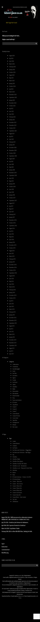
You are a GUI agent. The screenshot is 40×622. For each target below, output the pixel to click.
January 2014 (12, 292)
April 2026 (11, 61)
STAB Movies (15, 501)
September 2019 (13, 175)
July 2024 (11, 89)
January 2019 (12, 184)
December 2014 (12, 265)
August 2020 (12, 159)
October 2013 (12, 298)
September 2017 (13, 200)
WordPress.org (5, 553)
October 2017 (12, 198)
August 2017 (12, 203)
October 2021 (12, 128)
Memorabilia (15, 391)
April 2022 (11, 114)
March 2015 (12, 256)
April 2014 (11, 284)
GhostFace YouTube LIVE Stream (20, 463)
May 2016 (11, 237)
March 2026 (12, 64)
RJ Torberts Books (16, 479)
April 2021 (11, 139)
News (14, 475)
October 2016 (12, 223)
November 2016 (13, 220)
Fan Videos (15, 375)
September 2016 (13, 225)
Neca (14, 398)
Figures (14, 378)
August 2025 (12, 75)
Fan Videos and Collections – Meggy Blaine (22, 450)
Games (14, 384)
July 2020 (11, 161)
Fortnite (14, 380)
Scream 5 (15, 407)
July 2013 (11, 301)
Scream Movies (16, 413)
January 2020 (12, 170)
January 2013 (12, 315)
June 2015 (11, 253)
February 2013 (12, 312)
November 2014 (13, 267)
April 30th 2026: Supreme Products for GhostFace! (13, 525)
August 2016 (12, 228)
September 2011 (13, 345)
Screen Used (15, 418)
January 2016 (12, 242)
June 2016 (11, 234)
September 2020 (13, 156)
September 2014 (13, 273)
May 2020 (11, 167)
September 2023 (13, 97)
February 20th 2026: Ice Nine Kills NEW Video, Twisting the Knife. (17, 531)
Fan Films (15, 373)
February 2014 (12, 290)
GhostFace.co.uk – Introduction (20, 466)
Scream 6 (15, 409)
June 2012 (11, 331)
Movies (14, 472)
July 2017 (11, 206)
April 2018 (11, 192)
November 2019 (13, 172)
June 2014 (11, 278)
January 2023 (12, 100)
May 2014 (11, 281)
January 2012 (12, 337)
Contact (14, 441)
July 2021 (11, 136)
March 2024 (12, 92)
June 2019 (11, 178)
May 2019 (11, 181)
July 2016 (11, 231)
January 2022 (12, 120)
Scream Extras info (17, 495)
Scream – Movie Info (17, 481)
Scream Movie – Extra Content (19, 497)
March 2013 (12, 309)
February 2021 (12, 142)
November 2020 (13, 150)
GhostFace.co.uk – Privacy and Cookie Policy (22, 468)
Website (14, 425)
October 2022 (12, 106)
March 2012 (12, 334)
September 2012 (13, 323)
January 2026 (12, 69)
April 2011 (11, 354)
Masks (14, 389)
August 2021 (12, 133)
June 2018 (11, 189)
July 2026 (11, 58)
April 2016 (11, 239)
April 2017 (11, 212)
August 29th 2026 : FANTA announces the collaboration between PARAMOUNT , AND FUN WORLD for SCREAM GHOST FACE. (17, 518)
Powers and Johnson (17, 400)
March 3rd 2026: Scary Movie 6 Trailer (10, 528)
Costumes (15, 446)
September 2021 (13, 131)
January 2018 (12, 195)
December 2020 (12, 147)
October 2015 (12, 248)
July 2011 (11, 351)
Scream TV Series (16, 416)
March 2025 (12, 80)
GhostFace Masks (16, 459)
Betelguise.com (21, 596)
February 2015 (12, 259)
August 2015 (12, 251)
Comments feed (5, 550)
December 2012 (12, 317)
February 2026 (12, 67)
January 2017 (12, 217)
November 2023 (13, 94)
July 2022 (11, 108)
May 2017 (11, 209)
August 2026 (12, 55)
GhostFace (15, 387)
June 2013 (11, 304)
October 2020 (12, 153)
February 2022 (12, 117)
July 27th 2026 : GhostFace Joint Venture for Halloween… (15, 522)
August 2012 (12, 326)
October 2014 (12, 270)
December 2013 (12, 295)
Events (14, 371)
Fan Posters (15, 448)
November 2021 (13, 125)
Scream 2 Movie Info (17, 486)
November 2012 (13, 320)
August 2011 (12, 348)
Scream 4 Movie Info (17, 490)
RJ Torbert (15, 402)
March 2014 (12, 287)
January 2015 (12, 262)
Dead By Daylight (16, 369)
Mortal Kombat (16, 396)
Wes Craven (15, 427)
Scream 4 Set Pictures (17, 492)
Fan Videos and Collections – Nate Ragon (22, 452)
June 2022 (11, 111)
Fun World (15, 382)
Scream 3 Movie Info (17, 488)
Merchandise (15, 393)
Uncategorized (16, 422)
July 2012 (11, 329)
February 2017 (12, 214)
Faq (13, 455)
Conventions (15, 366)
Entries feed (4, 547)
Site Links (15, 499)
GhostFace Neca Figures (18, 461)
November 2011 (13, 343)
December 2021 (12, 122)
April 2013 (11, 306)
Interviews (15, 470)
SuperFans (15, 420)
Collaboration (16, 364)
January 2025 (12, 83)
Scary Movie (15, 404)
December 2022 (12, 103)
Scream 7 (15, 411)
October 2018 (12, 186)
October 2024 (12, 86)
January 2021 (12, 145)
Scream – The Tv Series (18, 484)
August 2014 (12, 276)
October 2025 (12, 72)
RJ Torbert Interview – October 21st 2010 (22, 477)
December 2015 (12, 245)
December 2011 (12, 340)
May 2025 (11, 78)
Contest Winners (16, 443)
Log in (3, 544)
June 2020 (11, 164)
